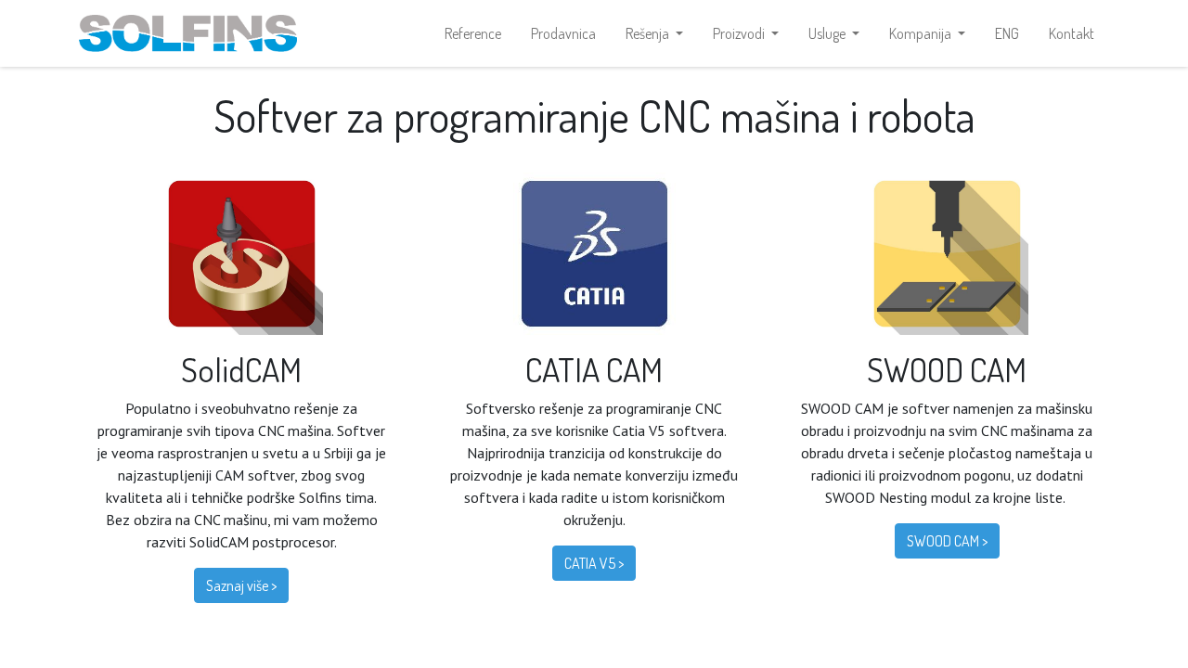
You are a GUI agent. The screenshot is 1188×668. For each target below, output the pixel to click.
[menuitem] (473, 33)
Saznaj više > (241, 585)
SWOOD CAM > (947, 541)
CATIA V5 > (594, 563)
